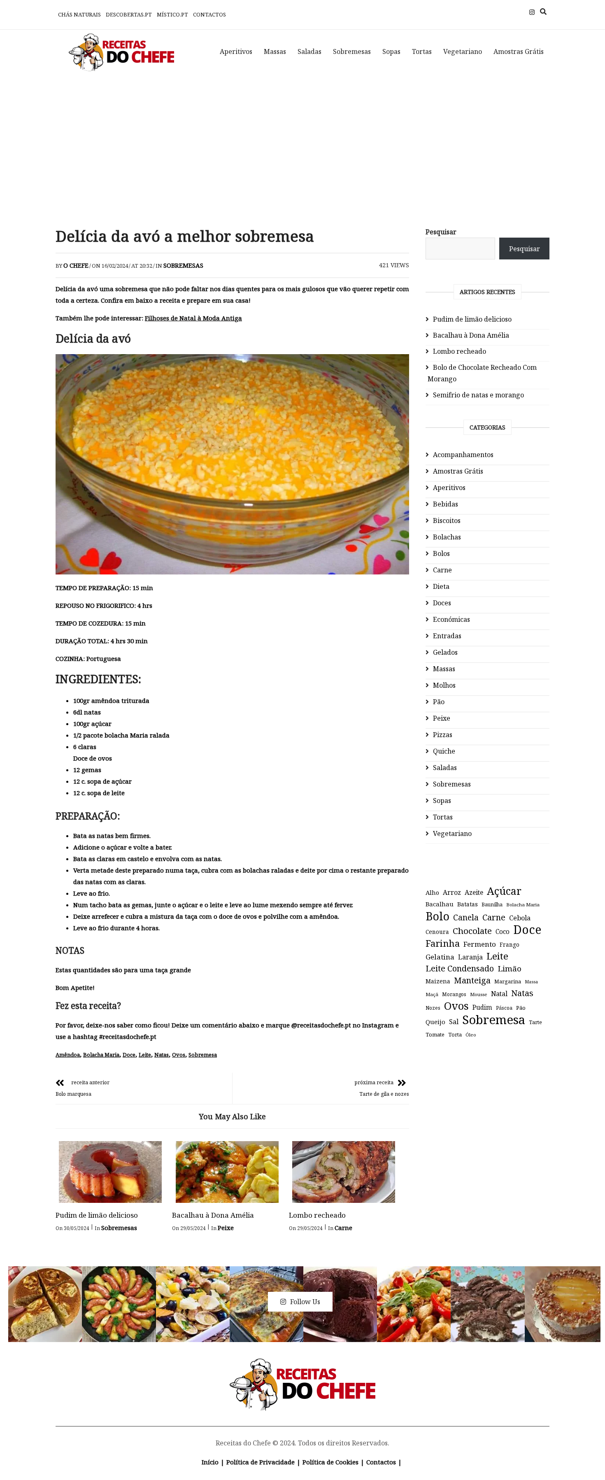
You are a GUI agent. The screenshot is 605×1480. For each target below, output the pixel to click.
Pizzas (442, 734)
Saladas (309, 51)
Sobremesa (202, 1054)
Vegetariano (462, 51)
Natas (161, 1054)
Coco (503, 931)
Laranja (470, 957)
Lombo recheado (317, 1215)
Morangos (454, 994)
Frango (509, 944)
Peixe (226, 1227)
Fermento (479, 944)
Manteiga (472, 980)
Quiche (444, 751)
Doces (442, 602)
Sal (453, 1021)
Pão (438, 701)
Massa (531, 982)
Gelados (445, 652)
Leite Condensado (460, 968)
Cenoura (437, 932)
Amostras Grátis (518, 51)
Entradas (447, 635)
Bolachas (447, 537)
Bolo (437, 916)
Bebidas (445, 504)
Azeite (474, 892)
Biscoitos (447, 520)
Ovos (178, 1054)
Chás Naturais (79, 14)
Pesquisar (441, 231)
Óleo (470, 1035)
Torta (455, 1034)
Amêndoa (68, 1054)
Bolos (441, 553)
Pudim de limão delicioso (97, 1215)
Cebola (520, 917)
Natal (499, 993)
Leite (145, 1054)
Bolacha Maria (101, 1054)
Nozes (433, 1008)
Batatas (467, 904)
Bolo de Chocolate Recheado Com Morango (482, 373)
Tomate (435, 1034)
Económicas (451, 619)
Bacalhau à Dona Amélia (213, 1215)
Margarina (507, 981)
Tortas (422, 51)
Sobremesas (352, 51)
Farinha (443, 943)
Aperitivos (236, 51)
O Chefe (75, 265)
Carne (343, 1227)
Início (210, 1462)
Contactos (209, 14)
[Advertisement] (302, 144)
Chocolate (472, 930)
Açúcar (504, 890)
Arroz (452, 892)
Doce (129, 1054)
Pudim (482, 1007)
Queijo (435, 1022)
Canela (466, 917)
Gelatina (440, 957)
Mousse (478, 994)
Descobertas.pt (129, 14)
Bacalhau (440, 904)
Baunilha (492, 904)
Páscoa (504, 1007)
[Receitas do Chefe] (303, 1368)
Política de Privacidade (260, 1462)
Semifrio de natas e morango (478, 394)
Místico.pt (172, 14)
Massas (275, 51)
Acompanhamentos (463, 454)
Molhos (444, 685)
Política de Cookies (330, 1462)
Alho (432, 892)
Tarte (535, 1022)
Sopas (391, 51)
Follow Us (305, 1301)
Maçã (432, 994)
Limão (509, 968)
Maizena (438, 981)
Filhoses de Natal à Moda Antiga (193, 318)
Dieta (441, 586)
